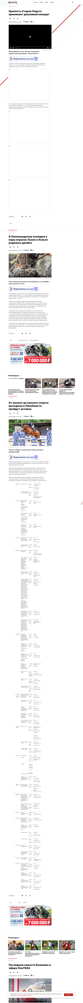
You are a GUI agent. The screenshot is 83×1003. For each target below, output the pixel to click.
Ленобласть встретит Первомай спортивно (48, 952)
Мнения (52, 2)
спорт (19, 902)
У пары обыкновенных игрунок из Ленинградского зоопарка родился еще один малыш (67, 392)
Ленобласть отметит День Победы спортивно (67, 952)
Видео (41, 2)
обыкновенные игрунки (22, 340)
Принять (69, 994)
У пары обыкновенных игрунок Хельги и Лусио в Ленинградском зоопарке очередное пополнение (49, 392)
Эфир (46, 2)
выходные (25, 902)
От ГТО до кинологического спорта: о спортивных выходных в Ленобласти (33, 954)
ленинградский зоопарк (34, 340)
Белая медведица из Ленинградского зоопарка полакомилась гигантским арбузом (16, 392)
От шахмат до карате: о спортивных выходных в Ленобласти (15, 953)
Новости (35, 2)
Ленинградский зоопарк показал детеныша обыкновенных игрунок (32, 391)
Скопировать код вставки (46, 50)
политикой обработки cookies (24, 995)
